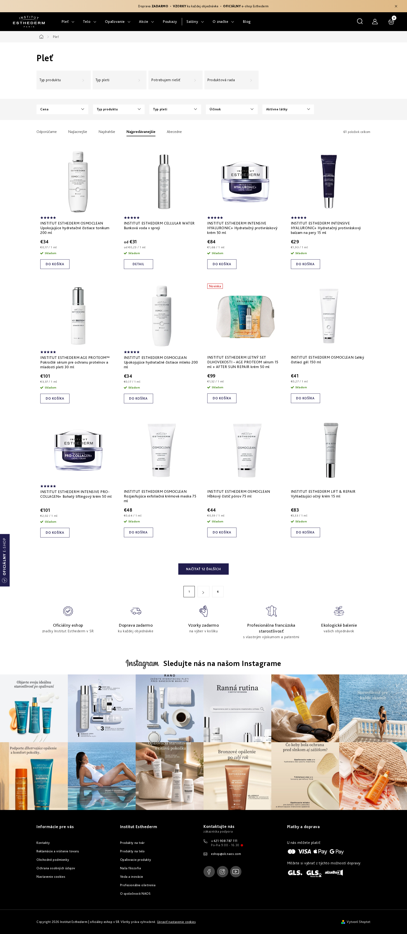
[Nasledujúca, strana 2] (203, 591)
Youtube (235, 871)
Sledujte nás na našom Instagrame (222, 663)
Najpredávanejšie (140, 131)
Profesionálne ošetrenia (138, 885)
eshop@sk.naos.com (226, 854)
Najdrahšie (106, 131)
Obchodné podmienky (53, 860)
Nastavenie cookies (51, 876)
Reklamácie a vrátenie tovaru (58, 851)
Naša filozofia (130, 868)
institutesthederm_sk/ (222, 871)
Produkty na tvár (132, 843)
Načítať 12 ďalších (203, 569)
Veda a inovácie (131, 876)
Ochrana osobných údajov (56, 868)
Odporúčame (47, 131)
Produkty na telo (132, 851)
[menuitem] (68, 21)
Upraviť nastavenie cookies (176, 922)
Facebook (209, 871)
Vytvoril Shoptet (358, 922)
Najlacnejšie (77, 131)
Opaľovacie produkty (135, 860)
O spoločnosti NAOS (135, 893)
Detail (138, 264)
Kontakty (43, 843)
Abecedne (174, 131)
